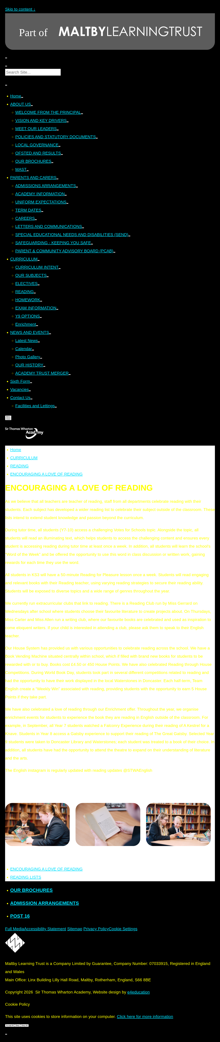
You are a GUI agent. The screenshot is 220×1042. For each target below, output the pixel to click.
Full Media (14, 928)
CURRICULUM (24, 458)
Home (15, 449)
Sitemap (74, 928)
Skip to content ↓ (20, 9)
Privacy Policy (96, 928)
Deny (17, 1025)
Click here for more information (145, 1016)
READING (19, 466)
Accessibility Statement (45, 928)
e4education (138, 992)
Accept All (10, 1025)
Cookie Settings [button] (123, 928)
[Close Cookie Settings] (6, 1034)
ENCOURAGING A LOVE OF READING (46, 474)
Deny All (25, 1025)
